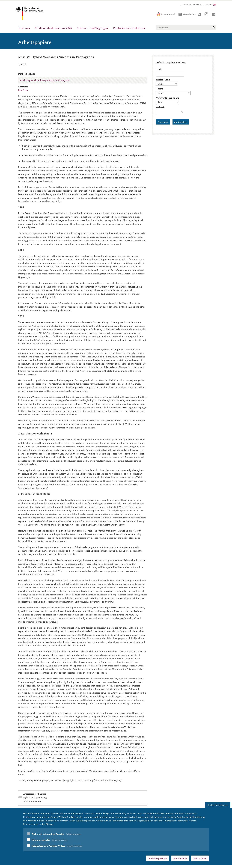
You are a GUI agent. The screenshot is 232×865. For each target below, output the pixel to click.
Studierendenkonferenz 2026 (53, 28)
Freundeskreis (168, 14)
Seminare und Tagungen (92, 28)
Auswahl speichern (158, 858)
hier (51, 824)
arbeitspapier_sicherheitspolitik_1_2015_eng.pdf (44, 80)
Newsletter (189, 14)
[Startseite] (29, 13)
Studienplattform (192, 5)
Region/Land (163, 79)
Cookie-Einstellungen (217, 804)
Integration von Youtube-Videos (48, 845)
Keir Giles (23, 90)
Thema (159, 88)
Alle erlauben (200, 858)
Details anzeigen (73, 833)
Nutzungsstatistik (41, 839)
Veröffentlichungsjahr (167, 97)
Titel (158, 69)
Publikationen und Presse (129, 28)
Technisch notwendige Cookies (48, 833)
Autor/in (160, 106)
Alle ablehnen (180, 858)
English (207, 5)
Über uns (24, 28)
